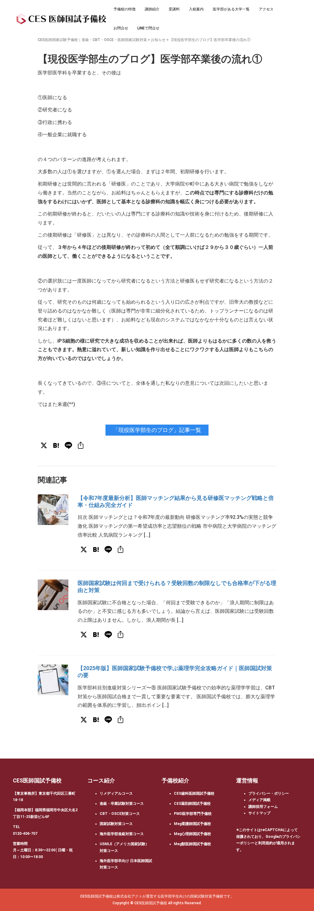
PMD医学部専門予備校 (193, 814)
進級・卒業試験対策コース (122, 803)
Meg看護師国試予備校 (192, 824)
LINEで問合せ (148, 28)
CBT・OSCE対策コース (120, 814)
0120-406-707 (25, 833)
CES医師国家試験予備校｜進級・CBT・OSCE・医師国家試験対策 (92, 40)
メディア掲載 (259, 800)
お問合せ (120, 28)
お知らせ (158, 40)
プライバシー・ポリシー (268, 793)
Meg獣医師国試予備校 (192, 844)
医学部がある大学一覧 (231, 9)
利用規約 (265, 843)
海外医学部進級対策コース (122, 834)
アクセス (266, 9)
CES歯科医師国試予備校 (194, 793)
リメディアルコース (116, 793)
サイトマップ (259, 813)
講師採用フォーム (263, 806)
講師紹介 (152, 9)
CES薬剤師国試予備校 (192, 803)
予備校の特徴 (124, 9)
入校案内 (196, 9)
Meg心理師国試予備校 (192, 834)
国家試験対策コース (116, 824)
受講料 (174, 9)
